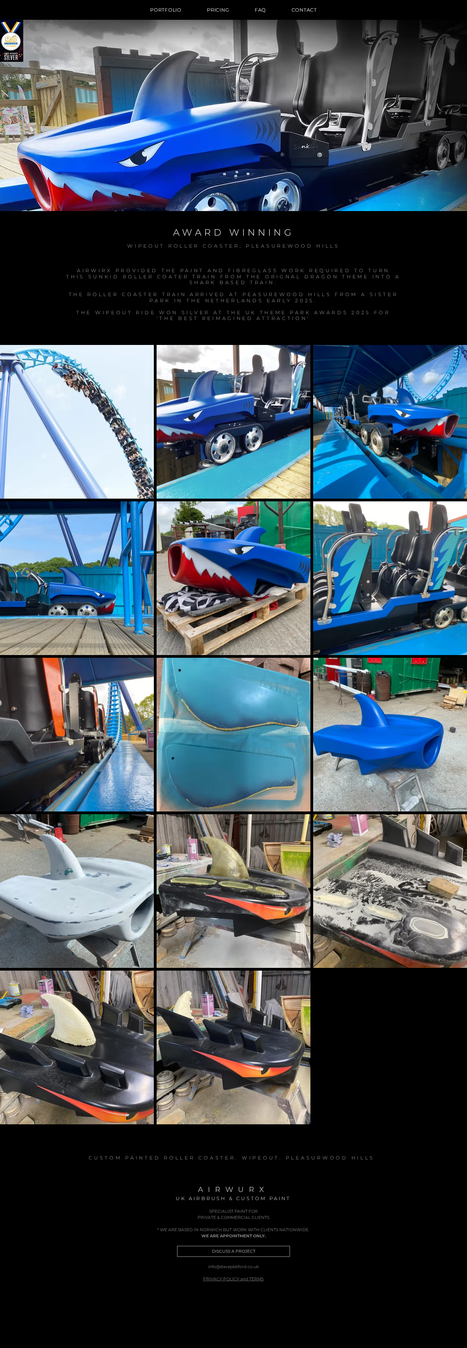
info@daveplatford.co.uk (233, 1266)
